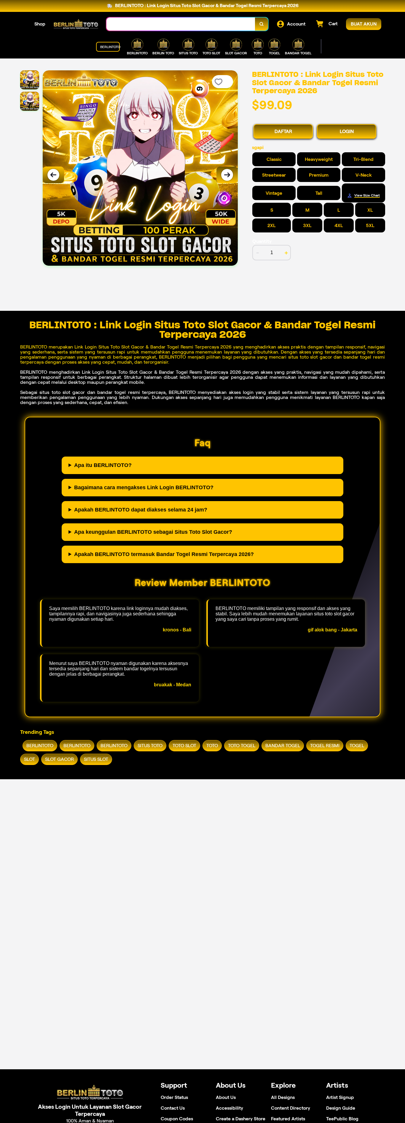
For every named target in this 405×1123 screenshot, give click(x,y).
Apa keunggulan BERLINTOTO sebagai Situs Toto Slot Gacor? (153, 532)
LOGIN (347, 131)
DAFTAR (283, 131)
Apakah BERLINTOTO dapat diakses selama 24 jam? (140, 510)
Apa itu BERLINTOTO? (103, 465)
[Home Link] (76, 24)
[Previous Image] (53, 175)
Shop (39, 23)
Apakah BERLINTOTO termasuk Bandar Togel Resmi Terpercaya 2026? (164, 554)
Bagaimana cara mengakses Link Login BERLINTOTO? (143, 487)
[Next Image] (227, 175)
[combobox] (180, 24)
